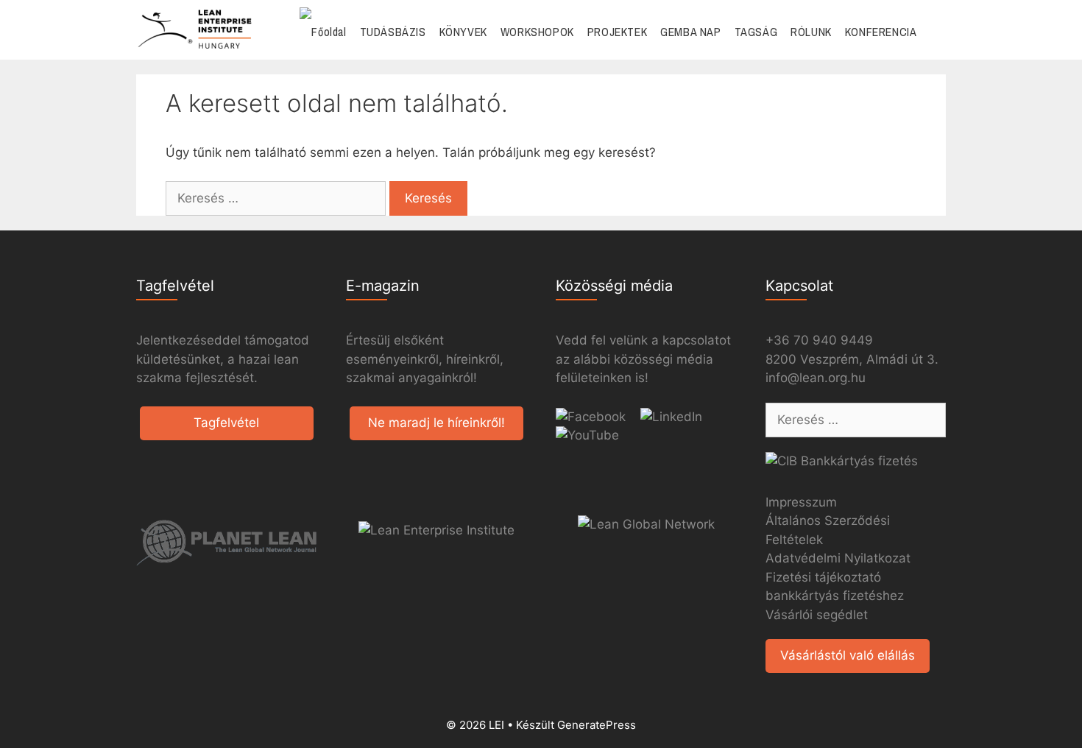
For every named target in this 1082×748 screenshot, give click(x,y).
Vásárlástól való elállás (847, 655)
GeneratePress (596, 725)
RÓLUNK (811, 32)
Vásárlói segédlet (816, 614)
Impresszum (801, 502)
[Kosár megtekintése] (934, 32)
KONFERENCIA (881, 32)
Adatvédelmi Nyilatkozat (837, 558)
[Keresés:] (277, 198)
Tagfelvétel (226, 422)
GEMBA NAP (690, 32)
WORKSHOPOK (537, 32)
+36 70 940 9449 (819, 340)
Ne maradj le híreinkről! (436, 422)
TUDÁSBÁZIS (393, 32)
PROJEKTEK (617, 32)
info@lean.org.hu (815, 377)
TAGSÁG (756, 32)
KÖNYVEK (463, 32)
